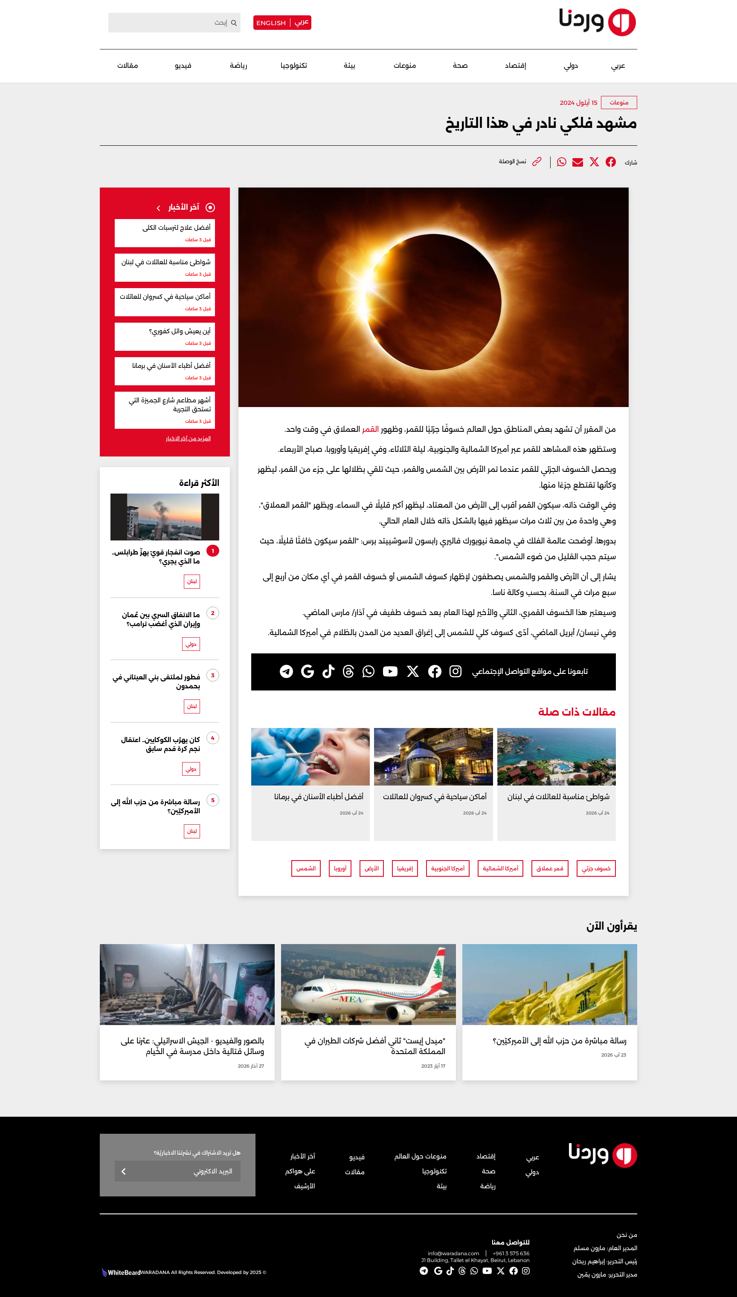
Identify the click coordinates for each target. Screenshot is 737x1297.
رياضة (238, 65)
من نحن (627, 1234)
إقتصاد (515, 65)
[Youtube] (390, 671)
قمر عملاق (550, 868)
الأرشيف (304, 1186)
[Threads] (348, 671)
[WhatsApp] (368, 671)
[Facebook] (611, 162)
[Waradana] (597, 22)
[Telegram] (286, 671)
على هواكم (300, 1171)
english (271, 22)
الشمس (306, 868)
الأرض (372, 868)
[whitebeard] (120, 1272)
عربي (301, 21)
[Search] (234, 23)
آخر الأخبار (302, 1156)
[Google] (307, 671)
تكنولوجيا (294, 65)
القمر (369, 429)
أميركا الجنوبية (447, 868)
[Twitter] (594, 162)
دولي (571, 65)
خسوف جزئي (596, 868)
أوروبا (340, 868)
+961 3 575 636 (511, 1253)
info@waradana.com (453, 1253)
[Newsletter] (124, 1172)
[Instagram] (455, 671)
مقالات (127, 65)
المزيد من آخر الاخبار (188, 438)
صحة (460, 65)
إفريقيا (405, 868)
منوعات (405, 65)
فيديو (183, 65)
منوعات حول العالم (421, 1156)
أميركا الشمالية (500, 868)
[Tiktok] (328, 671)
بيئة (349, 65)
